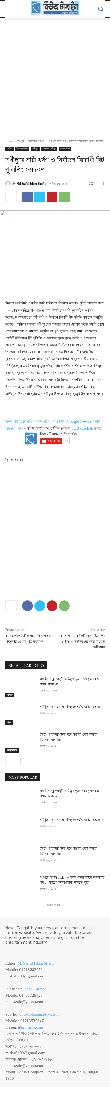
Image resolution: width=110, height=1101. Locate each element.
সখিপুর (20, 141)
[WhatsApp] (64, 197)
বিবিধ (9, 722)
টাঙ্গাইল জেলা (22, 148)
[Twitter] (39, 197)
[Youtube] (31, 951)
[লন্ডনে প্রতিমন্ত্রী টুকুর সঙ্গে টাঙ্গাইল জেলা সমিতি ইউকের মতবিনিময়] (20, 742)
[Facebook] (27, 197)
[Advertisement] (55, 75)
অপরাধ (10, 694)
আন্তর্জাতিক (12, 750)
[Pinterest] (52, 197)
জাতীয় (9, 148)
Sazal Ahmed (35, 989)
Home (9, 141)
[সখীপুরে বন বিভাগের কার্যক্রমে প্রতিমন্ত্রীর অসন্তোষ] (20, 714)
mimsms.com (32, 1027)
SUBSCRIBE (82, 428)
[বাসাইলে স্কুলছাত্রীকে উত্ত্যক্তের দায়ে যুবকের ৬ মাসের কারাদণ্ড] (20, 686)
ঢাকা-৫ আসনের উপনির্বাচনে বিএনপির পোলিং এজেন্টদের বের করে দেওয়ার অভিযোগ (81, 641)
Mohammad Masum (43, 1014)
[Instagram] (16, 951)
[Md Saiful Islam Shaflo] (8, 183)
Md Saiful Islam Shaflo (31, 183)
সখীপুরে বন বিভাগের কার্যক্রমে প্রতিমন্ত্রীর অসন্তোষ (71, 707)
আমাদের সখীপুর (36, 141)
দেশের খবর (65, 148)
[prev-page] (8, 761)
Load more (53, 905)
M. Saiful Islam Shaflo (36, 963)
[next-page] (17, 761)
